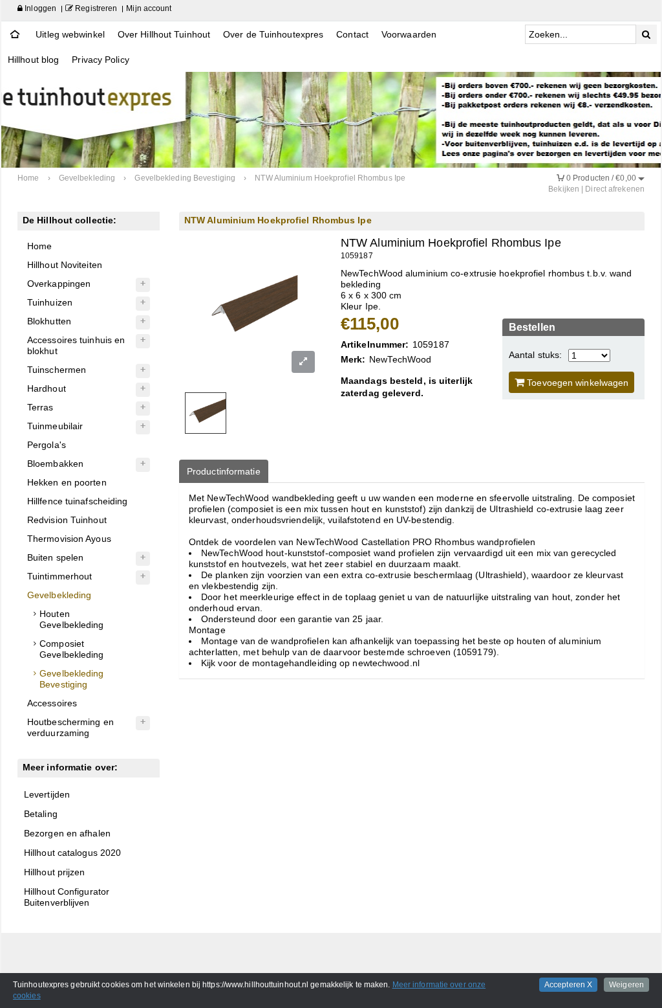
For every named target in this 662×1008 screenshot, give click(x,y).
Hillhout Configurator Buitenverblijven (66, 897)
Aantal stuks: (535, 355)
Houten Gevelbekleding (71, 619)
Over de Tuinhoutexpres (273, 34)
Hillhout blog (33, 59)
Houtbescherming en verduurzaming (70, 727)
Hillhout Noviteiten (64, 265)
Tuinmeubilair (55, 426)
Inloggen (39, 8)
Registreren (95, 8)
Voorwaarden (408, 34)
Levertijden (47, 794)
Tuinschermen (56, 369)
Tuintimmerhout (59, 576)
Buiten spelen (55, 557)
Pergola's (46, 445)
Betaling (41, 814)
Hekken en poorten (67, 482)
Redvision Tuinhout (67, 520)
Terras (40, 407)
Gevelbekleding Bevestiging (71, 678)
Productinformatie (224, 471)
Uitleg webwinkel (70, 34)
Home (39, 246)
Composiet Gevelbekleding (71, 649)
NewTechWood (400, 359)
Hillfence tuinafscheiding (77, 501)
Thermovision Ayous (69, 538)
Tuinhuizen (49, 302)
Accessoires (52, 703)
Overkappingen (59, 283)
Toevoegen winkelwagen (576, 382)
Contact (352, 34)
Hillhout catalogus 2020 (72, 852)
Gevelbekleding (59, 595)
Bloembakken (55, 463)
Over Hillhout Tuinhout (164, 34)
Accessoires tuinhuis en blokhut (76, 345)
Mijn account (148, 8)
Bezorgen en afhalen (67, 833)
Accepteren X (568, 984)
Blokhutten (49, 321)
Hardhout (46, 388)
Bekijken (563, 189)
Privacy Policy (100, 59)
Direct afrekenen (615, 189)
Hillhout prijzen (54, 872)
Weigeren (626, 984)
